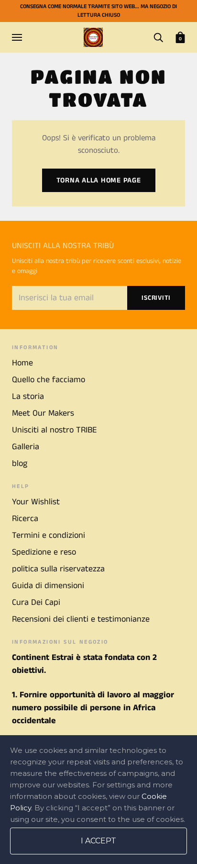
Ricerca (25, 518)
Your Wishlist (36, 502)
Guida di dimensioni (48, 586)
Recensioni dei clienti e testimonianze (81, 619)
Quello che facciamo (48, 380)
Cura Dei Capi (36, 602)
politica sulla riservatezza (58, 569)
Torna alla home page (98, 180)
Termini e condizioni (48, 535)
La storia (28, 396)
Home (22, 363)
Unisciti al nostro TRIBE (54, 430)
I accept (98, 840)
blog (19, 463)
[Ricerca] (158, 37)
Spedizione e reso (44, 552)
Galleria (25, 447)
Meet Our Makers (43, 413)
